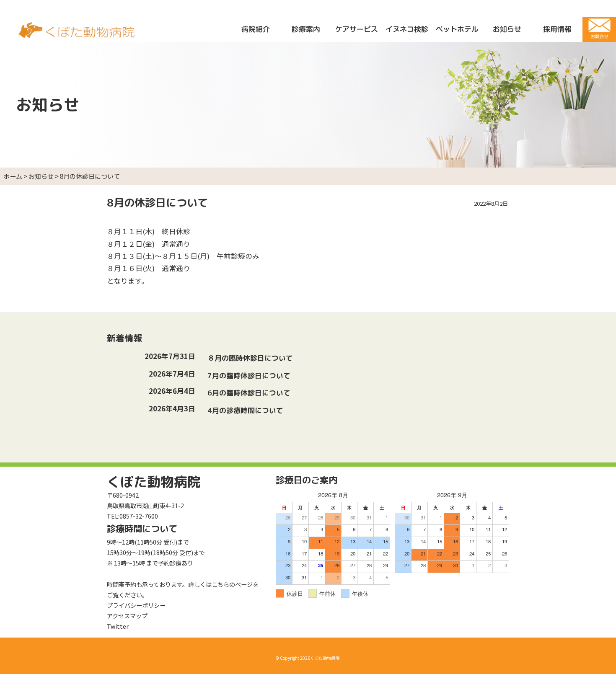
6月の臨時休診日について (249, 393)
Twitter (118, 626)
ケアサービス (356, 29)
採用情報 (557, 29)
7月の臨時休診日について (249, 375)
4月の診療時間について (246, 410)
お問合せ (599, 29)
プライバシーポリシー (136, 605)
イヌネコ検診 (407, 29)
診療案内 (306, 29)
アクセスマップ (127, 615)
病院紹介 (255, 29)
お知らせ (507, 29)
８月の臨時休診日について (251, 358)
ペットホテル (457, 29)
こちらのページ (232, 584)
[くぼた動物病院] (77, 34)
